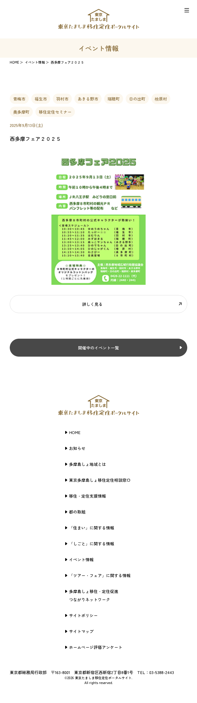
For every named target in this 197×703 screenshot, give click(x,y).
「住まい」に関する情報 (91, 528)
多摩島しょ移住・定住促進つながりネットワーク (93, 595)
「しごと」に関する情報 (91, 543)
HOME (14, 62)
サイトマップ (81, 631)
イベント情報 (81, 559)
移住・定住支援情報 (87, 496)
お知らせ (77, 448)
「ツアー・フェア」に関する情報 (100, 575)
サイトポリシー (83, 615)
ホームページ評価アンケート (95, 647)
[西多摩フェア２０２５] (98, 282)
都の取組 (77, 512)
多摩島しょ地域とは (87, 464)
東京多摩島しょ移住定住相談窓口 (100, 480)
